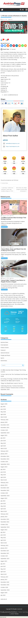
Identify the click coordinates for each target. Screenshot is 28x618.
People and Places (5, 355)
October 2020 (4, 587)
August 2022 (4, 529)
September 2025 (5, 432)
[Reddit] (8, 45)
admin (11, 19)
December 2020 (5, 582)
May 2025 (3, 443)
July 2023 (3, 501)
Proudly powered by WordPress (8, 612)
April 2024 (3, 477)
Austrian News (5, 183)
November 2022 (5, 522)
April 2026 (3, 414)
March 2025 (4, 448)
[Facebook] (2, 45)
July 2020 (3, 595)
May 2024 (3, 474)
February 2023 (4, 514)
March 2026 (4, 417)
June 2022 (3, 535)
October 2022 (4, 524)
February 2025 (4, 451)
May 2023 (3, 506)
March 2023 (4, 511)
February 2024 (4, 482)
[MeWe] (16, 45)
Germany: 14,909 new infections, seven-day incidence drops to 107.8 (7, 189)
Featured (3, 350)
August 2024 (4, 467)
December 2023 (5, 487)
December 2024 (5, 456)
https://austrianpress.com (12, 146)
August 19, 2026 (5, 247)
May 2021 (3, 569)
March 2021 (4, 574)
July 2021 (3, 563)
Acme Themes (15, 613)
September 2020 (5, 590)
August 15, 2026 (5, 278)
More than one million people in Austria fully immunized (21, 189)
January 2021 (4, 579)
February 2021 (4, 577)
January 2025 (4, 453)
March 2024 (4, 480)
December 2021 (5, 550)
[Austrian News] (2, 9)
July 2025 (3, 438)
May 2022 (3, 537)
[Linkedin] (11, 45)
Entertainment (4, 345)
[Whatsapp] (22, 45)
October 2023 (4, 493)
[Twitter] (5, 45)
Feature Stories (5, 347)
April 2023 (3, 508)
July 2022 (3, 532)
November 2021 (5, 553)
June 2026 (3, 409)
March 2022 (4, 543)
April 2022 (3, 540)
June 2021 (3, 566)
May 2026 (3, 411)
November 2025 (5, 427)
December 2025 (5, 425)
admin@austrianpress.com (12, 143)
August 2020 (4, 592)
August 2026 (4, 404)
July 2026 (3, 406)
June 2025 (3, 440)
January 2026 (4, 422)
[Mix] (19, 45)
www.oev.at (4, 599)
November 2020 (5, 584)
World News (4, 360)
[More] (25, 45)
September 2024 (5, 464)
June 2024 (3, 472)
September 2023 (5, 495)
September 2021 (5, 558)
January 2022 (4, 548)
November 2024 (5, 459)
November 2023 (5, 490)
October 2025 (4, 430)
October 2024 (4, 461)
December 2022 (5, 519)
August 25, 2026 (5, 215)
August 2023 (4, 498)
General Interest (5, 352)
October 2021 (4, 556)
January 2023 (4, 516)
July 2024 (3, 469)
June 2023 (3, 503)
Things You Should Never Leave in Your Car (12, 383)
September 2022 (5, 527)
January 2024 (4, 485)
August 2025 (4, 435)
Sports (2, 358)
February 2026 (4, 419)
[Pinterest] (13, 45)
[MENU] (26, 10)
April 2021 (3, 571)
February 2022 (4, 545)
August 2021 (4, 561)
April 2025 (3, 446)
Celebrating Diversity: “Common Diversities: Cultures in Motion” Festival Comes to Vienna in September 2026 (13, 387)
